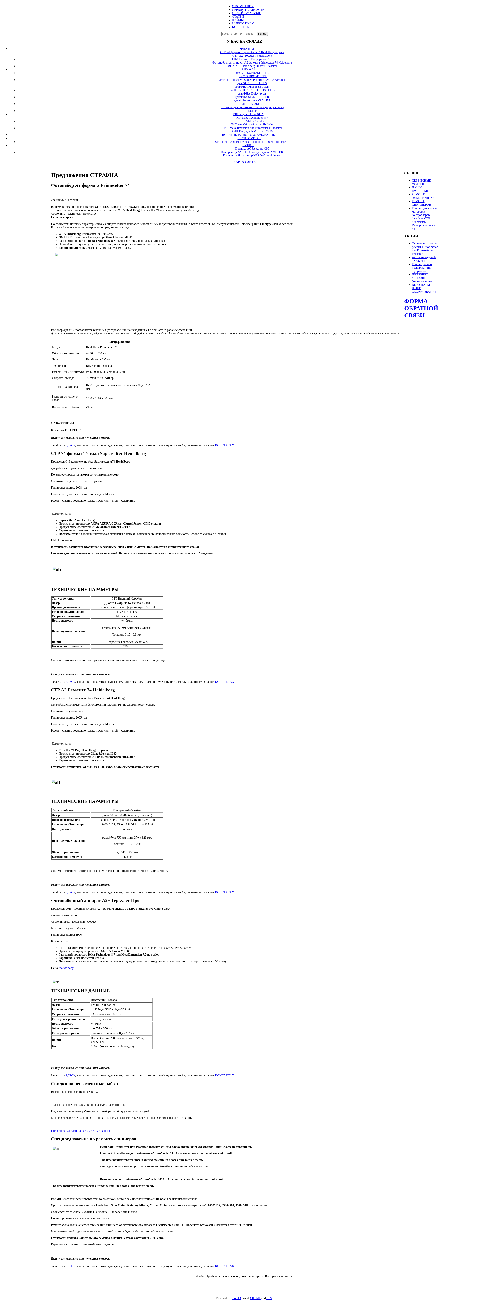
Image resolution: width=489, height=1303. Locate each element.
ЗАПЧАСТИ (248, 69)
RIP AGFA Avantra (252, 121)
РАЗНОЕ (248, 145)
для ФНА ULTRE (252, 103)
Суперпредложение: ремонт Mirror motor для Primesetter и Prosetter (425, 248)
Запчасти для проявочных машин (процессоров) (252, 107)
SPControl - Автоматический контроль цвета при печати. (252, 141)
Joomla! (236, 1298)
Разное (252, 110)
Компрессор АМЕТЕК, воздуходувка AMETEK (252, 152)
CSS (269, 1298)
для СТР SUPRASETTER (252, 72)
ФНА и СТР (248, 48)
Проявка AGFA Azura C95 (252, 148)
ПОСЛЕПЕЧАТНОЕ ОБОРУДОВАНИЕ (248, 134)
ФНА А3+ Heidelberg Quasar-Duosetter (252, 66)
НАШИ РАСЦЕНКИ (420, 189)
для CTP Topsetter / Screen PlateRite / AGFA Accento (252, 79)
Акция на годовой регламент (424, 259)
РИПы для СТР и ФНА (248, 114)
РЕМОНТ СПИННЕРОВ (421, 203)
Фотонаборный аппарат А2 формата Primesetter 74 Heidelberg (252, 62)
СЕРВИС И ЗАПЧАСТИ (248, 9)
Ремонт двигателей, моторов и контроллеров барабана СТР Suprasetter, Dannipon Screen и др (425, 218)
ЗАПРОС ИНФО (243, 23)
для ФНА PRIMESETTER (252, 86)
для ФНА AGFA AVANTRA (252, 100)
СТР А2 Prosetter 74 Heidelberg (252, 55)
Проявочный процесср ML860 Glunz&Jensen (252, 155)
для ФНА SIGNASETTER (252, 97)
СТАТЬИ (238, 16)
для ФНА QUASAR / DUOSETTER (252, 90)
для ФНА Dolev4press (252, 93)
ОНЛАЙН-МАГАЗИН (246, 13)
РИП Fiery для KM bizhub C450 (252, 131)
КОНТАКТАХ (224, 445)
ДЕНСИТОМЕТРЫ (248, 138)
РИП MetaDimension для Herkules (252, 124)
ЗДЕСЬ (70, 445)
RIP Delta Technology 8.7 (252, 117)
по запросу (66, 968)
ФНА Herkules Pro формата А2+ (252, 59)
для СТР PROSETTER (252, 76)
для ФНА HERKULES (252, 83)
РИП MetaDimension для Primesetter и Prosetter (252, 128)
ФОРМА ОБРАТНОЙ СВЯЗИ (421, 308)
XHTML (255, 1298)
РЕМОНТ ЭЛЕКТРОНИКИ (423, 196)
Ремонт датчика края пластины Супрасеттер (422, 267)
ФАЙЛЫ (238, 20)
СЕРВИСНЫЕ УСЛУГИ (421, 182)
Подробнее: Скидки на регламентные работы (80, 1130)
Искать (262, 33)
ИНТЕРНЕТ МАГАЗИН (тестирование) (422, 278)
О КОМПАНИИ (243, 6)
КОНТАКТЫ (240, 27)
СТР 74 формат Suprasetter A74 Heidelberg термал (252, 52)
